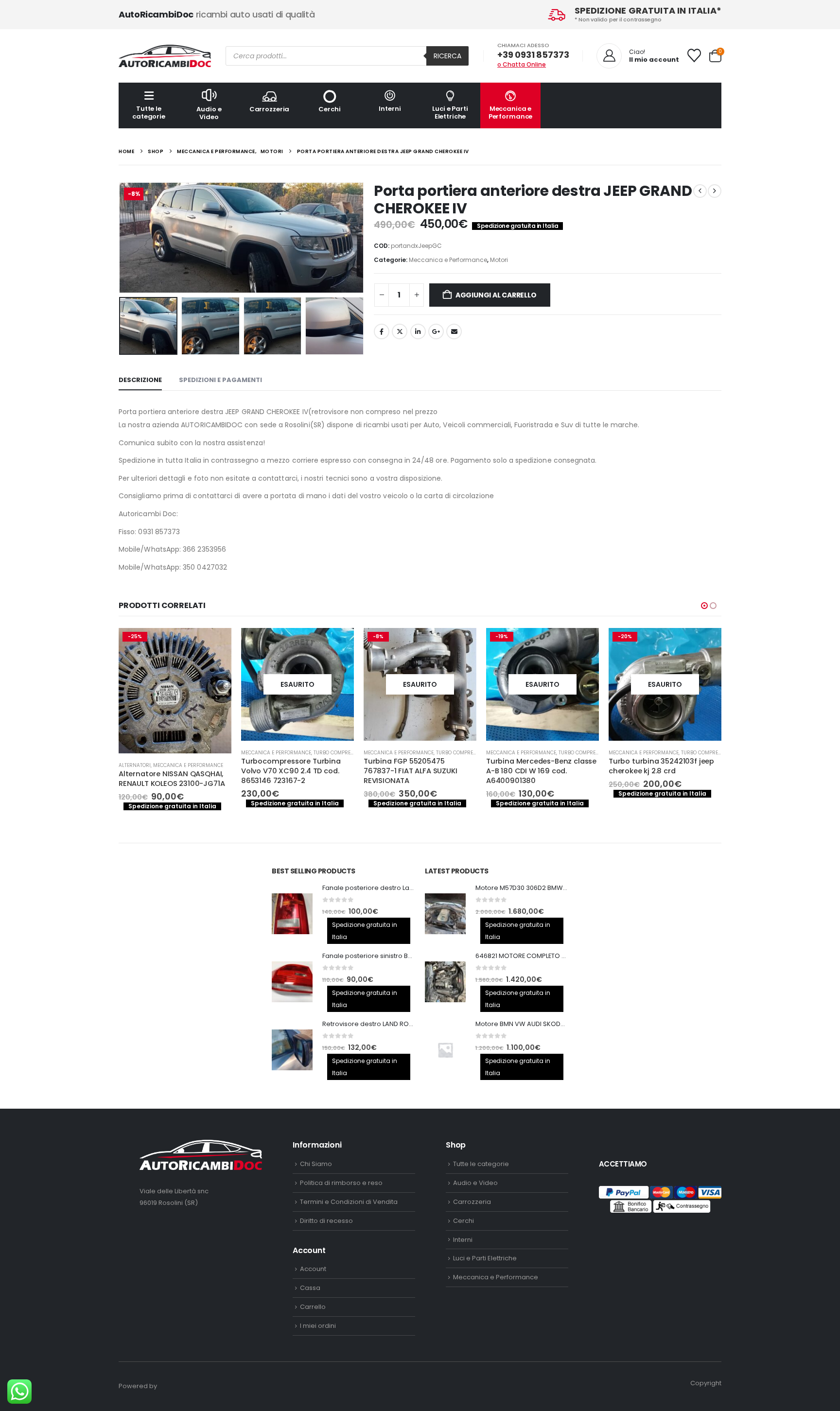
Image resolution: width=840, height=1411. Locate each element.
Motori (499, 260)
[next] (714, 191)
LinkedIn (418, 331)
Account (313, 1268)
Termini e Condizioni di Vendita (349, 1200)
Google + (436, 331)
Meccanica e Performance (511, 112)
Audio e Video (208, 113)
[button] (121, 237)
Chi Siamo (316, 1162)
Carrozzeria (269, 109)
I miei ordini (318, 1324)
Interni (390, 108)
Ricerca (447, 56)
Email (454, 331)
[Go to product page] (292, 912)
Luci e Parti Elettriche (450, 112)
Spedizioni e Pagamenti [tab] (220, 379)
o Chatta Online (521, 64)
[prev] (700, 191)
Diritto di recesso (326, 1219)
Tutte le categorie (148, 112)
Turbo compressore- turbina (269, 752)
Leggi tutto (254, 644)
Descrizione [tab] (140, 379)
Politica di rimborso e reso (341, 1181)
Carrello (313, 1305)
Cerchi (329, 109)
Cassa (310, 1286)
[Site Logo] (165, 56)
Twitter (399, 331)
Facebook (381, 331)
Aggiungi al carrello (496, 295)
